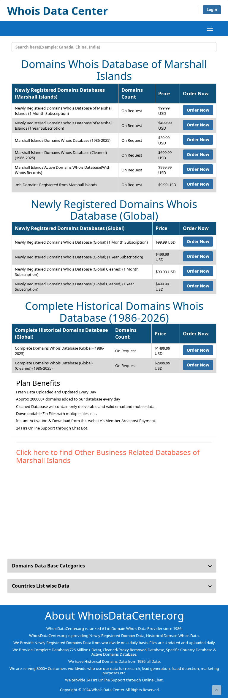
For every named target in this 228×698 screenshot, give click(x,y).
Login (212, 9)
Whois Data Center (57, 10)
